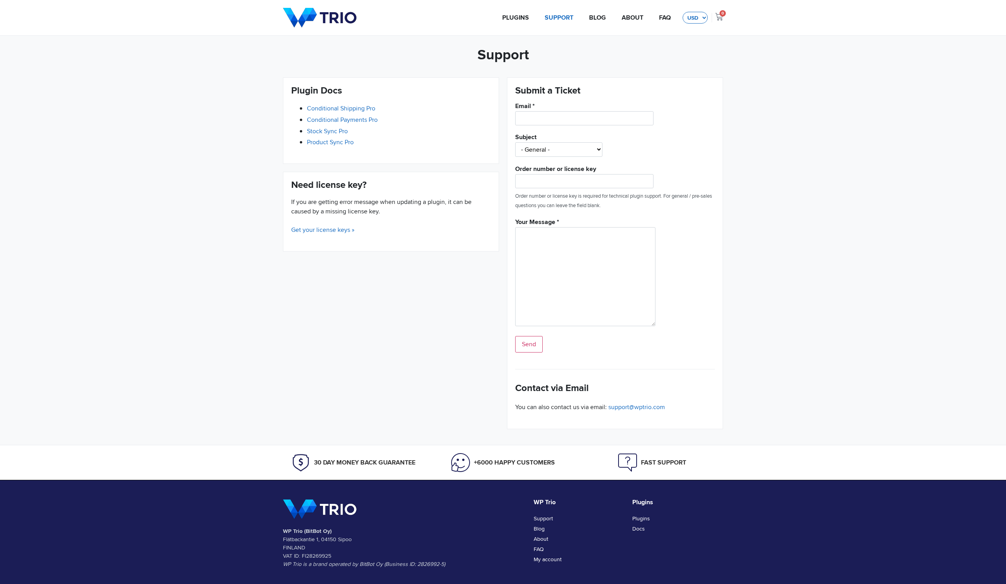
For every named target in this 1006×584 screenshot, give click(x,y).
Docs (638, 529)
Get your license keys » (322, 229)
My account (548, 559)
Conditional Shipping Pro (341, 108)
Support (559, 17)
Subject (525, 137)
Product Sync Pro (330, 142)
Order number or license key (555, 169)
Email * (525, 106)
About (632, 17)
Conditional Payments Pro (342, 119)
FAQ (665, 17)
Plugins (515, 17)
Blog (597, 17)
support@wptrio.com (636, 406)
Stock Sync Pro (327, 131)
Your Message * (537, 222)
